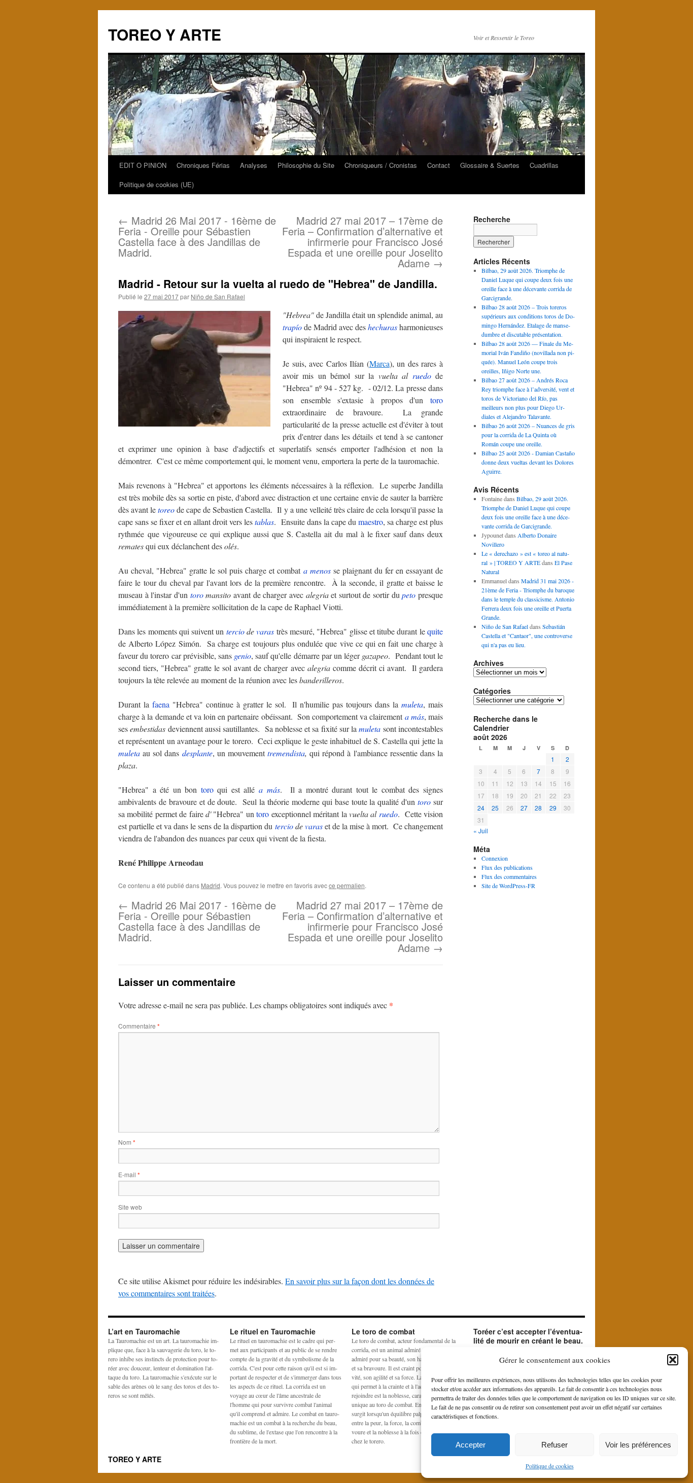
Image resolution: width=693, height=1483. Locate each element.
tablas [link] (264, 521)
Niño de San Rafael (218, 296)
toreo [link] (166, 509)
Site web (130, 1207)
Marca (379, 363)
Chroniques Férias (203, 165)
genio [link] (242, 655)
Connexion (494, 858)
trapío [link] (292, 327)
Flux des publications (507, 867)
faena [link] (160, 704)
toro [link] (436, 400)
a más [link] (414, 716)
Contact (438, 165)
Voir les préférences (638, 1444)
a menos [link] (317, 570)
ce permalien (347, 885)
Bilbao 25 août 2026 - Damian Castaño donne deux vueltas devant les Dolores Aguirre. (528, 462)
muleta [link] (412, 704)
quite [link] (435, 631)
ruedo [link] (421, 375)
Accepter (471, 1444)
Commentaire (139, 1025)
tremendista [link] (286, 753)
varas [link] (265, 631)
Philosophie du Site (306, 165)
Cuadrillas (544, 165)
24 (480, 807)
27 (524, 807)
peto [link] (408, 594)
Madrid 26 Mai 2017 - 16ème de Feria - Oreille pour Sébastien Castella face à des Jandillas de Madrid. (197, 236)
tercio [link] (235, 631)
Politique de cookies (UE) (156, 184)
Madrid (210, 885)
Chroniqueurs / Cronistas (380, 165)
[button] (673, 1360)
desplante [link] (197, 753)
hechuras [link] (382, 327)
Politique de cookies (550, 1466)
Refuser (554, 1444)
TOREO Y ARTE (164, 34)
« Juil (480, 830)
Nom (126, 1142)
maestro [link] (370, 521)
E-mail (129, 1174)
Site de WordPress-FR (508, 885)
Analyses (253, 165)
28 (538, 807)
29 (553, 807)
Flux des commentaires (509, 876)
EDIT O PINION (142, 165)
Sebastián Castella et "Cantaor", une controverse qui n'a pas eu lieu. (526, 635)
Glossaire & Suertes (489, 165)
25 (495, 807)
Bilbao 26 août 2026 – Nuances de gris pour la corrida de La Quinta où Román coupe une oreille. (528, 434)
